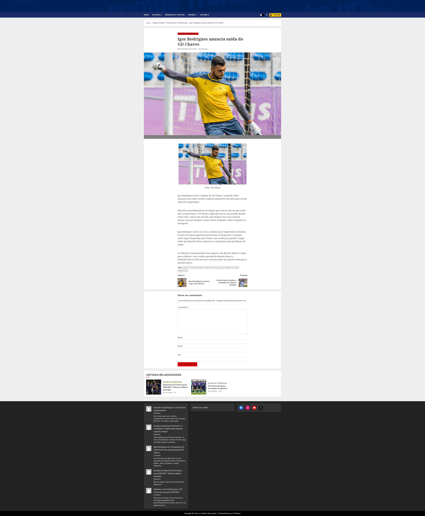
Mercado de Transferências (188, 34)
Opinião (191, 15)
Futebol (207, 267)
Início (146, 15)
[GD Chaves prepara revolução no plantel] (198, 387)
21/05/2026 (213, 391)
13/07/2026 (168, 393)
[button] (266, 15)
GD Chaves (215, 267)
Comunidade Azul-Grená (188, 49)
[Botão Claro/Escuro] (262, 15)
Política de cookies (200, 407)
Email (180, 346)
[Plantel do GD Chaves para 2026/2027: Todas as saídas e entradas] (153, 387)
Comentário (183, 307)
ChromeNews (224, 513)
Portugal (235, 267)
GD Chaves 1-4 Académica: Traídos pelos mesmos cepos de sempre (168, 429)
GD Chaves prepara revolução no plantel (217, 387)
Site (179, 355)
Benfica (185, 267)
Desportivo (200, 267)
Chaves (192, 267)
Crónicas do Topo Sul (175, 15)
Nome (180, 337)
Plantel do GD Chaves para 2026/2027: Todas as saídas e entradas (175, 387)
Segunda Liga (182, 271)
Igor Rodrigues (226, 267)
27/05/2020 (204, 49)
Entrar (277, 15)
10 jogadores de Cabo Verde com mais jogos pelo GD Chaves (169, 450)
